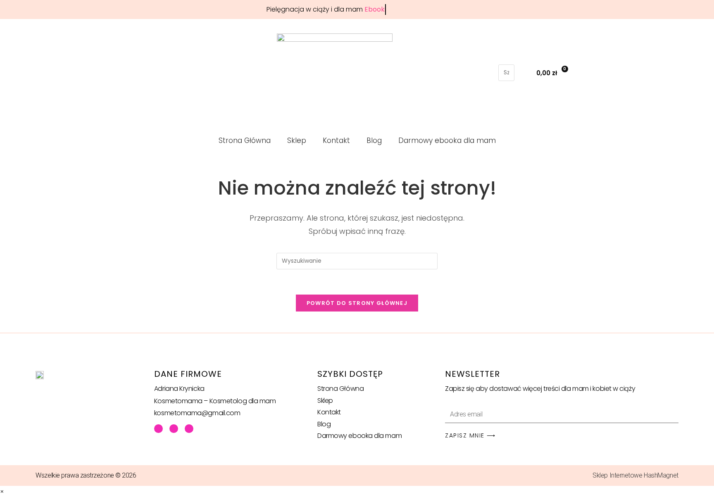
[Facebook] (158, 428)
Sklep (296, 140)
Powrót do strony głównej (357, 303)
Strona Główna (245, 140)
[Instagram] (189, 428)
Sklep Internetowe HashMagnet (635, 475)
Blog (374, 140)
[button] (506, 58)
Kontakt (336, 140)
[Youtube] (173, 428)
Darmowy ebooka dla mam (447, 140)
